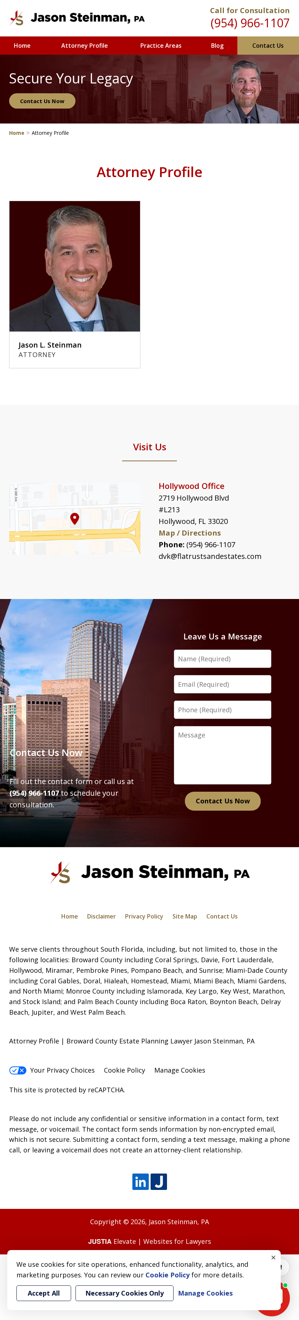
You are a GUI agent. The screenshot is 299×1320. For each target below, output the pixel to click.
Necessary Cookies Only (124, 1293)
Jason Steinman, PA (179, 1221)
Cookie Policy (124, 1070)
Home (22, 46)
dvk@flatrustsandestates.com (210, 556)
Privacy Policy (144, 916)
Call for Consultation (250, 10)
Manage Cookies (179, 1070)
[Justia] (159, 1182)
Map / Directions (190, 533)
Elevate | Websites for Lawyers (149, 1241)
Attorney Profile (84, 46)
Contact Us (268, 46)
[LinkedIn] (140, 1182)
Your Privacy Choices (62, 1070)
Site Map (184, 916)
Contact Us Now (42, 101)
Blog (217, 46)
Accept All (44, 1293)
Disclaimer (101, 916)
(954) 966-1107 (250, 23)
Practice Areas (161, 46)
